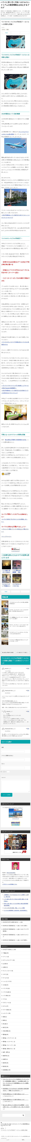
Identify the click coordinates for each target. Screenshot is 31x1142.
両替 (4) (5, 1016)
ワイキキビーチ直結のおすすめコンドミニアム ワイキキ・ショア (18, 640)
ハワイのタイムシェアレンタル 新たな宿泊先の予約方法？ (18, 603)
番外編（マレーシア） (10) (9, 1045)
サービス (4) (6, 977)
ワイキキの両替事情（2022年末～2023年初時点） (16, 910)
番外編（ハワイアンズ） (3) (9, 1038)
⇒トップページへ (6, 536)
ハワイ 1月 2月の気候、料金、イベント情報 (14, 908)
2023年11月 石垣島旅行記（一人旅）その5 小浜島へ (15, 925)
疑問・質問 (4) (6, 1052)
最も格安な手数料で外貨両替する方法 (15, 439)
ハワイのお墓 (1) (7, 992)
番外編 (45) (5, 1034)
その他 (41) (5, 985)
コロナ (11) (5, 974)
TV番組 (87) (6, 953)
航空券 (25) (5, 1062)
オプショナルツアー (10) (9, 960)
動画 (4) (5, 1020)
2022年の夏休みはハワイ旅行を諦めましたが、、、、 (15, 1094)
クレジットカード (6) (8, 970)
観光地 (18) (5, 1066)
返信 (28, 668)
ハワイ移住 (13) (6, 995)
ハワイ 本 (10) (6, 988)
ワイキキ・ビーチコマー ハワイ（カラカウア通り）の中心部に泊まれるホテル (18, 610)
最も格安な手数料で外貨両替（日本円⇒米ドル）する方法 (8, 652)
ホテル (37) (5, 1006)
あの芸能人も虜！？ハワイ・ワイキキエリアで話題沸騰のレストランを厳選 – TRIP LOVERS (16, 1083)
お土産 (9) (5, 963)
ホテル (3, 29)
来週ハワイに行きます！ (14, 1090)
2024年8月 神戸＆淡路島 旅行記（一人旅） (13, 922)
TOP (15, 1124)
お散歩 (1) (5, 967)
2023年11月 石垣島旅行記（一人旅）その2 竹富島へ (15, 940)
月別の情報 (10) (6, 1031)
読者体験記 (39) (6, 1069)
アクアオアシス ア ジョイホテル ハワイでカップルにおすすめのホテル (18, 633)
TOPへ (23, 1139)
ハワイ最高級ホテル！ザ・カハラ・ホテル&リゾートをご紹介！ (18, 618)
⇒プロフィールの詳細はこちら (9, 884)
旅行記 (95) (5, 1027)
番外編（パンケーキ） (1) (9, 1041)
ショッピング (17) (7, 981)
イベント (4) (6, 956)
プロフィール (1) (7, 1002)
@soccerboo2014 (11, 872)
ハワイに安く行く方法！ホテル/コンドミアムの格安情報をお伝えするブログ (15, 5)
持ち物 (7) (5, 1023)
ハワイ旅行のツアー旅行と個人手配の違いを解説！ (23, 652)
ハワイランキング (15, 551)
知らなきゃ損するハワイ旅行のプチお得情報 (13, 1105)
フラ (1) (5, 999)
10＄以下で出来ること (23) (9, 949)
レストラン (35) (6, 1013)
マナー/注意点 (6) (7, 1009)
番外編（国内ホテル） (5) (9, 1048)
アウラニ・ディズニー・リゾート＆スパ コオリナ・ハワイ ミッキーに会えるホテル (18, 625)
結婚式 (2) (5, 1059)
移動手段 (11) (6, 1055)
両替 (7, 29)
